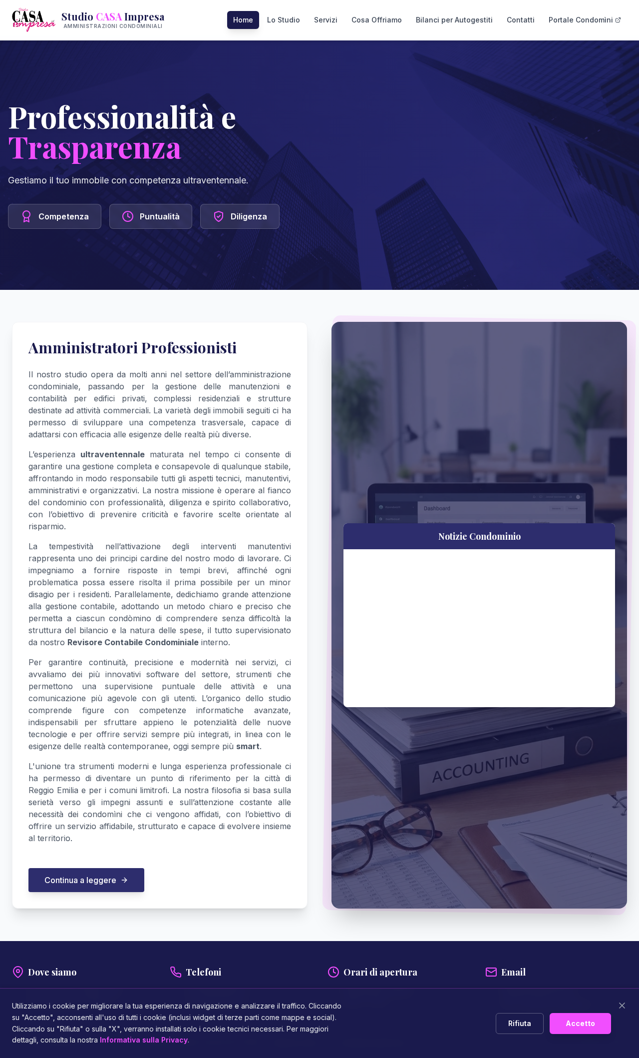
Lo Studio (283, 19)
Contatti (521, 19)
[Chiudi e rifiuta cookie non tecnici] (622, 1006)
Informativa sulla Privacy (144, 1040)
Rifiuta (519, 1023)
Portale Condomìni (581, 19)
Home (243, 19)
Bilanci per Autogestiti (454, 19)
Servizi (325, 19)
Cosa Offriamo (376, 19)
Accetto (580, 1023)
